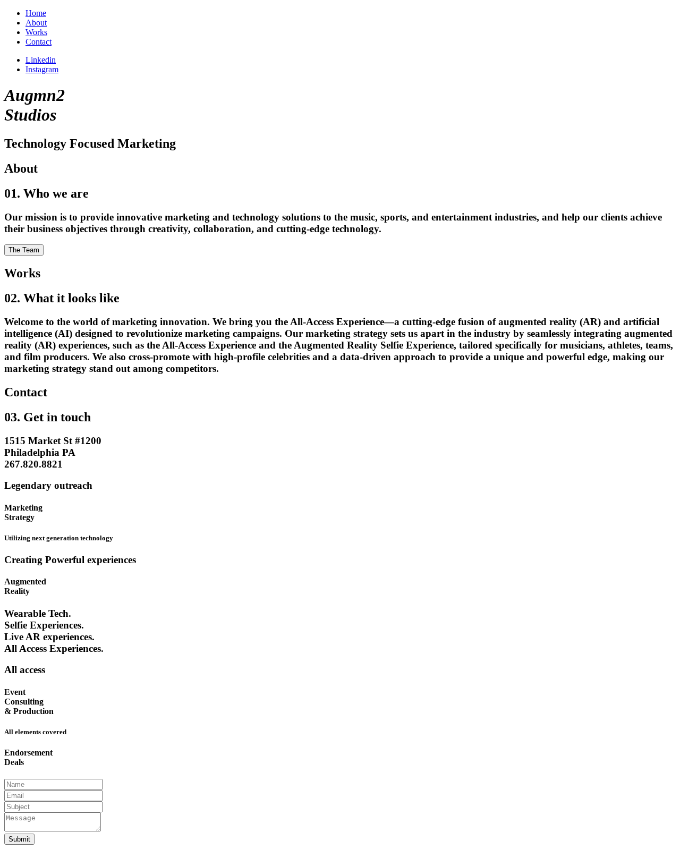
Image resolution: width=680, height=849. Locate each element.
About (36, 22)
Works (36, 32)
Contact (39, 41)
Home (36, 13)
